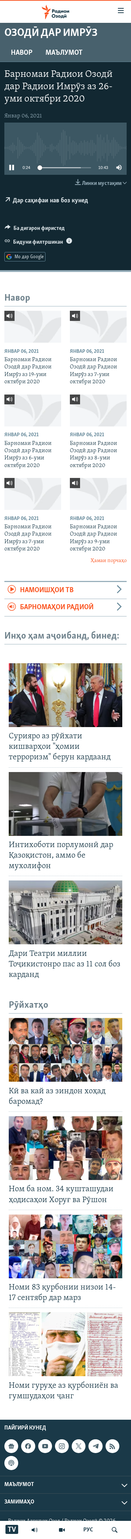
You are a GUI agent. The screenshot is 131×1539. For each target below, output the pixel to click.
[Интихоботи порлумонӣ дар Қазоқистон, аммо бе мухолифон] (65, 804)
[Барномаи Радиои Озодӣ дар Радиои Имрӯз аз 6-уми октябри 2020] (32, 410)
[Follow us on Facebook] (28, 1446)
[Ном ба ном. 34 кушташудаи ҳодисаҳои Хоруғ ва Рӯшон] (65, 1148)
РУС (88, 1530)
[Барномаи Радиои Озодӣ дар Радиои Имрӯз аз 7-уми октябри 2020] (98, 327)
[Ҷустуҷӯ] (115, 1530)
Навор (21, 53)
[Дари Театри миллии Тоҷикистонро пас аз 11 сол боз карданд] (65, 912)
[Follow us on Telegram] (95, 1446)
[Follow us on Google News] (11, 1446)
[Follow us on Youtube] (45, 1446)
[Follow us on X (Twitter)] (79, 1446)
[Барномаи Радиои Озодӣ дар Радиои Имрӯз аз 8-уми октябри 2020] (98, 410)
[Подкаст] (11, 1463)
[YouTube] (62, 1530)
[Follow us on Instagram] (62, 1446)
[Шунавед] (34, 1530)
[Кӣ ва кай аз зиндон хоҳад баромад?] (65, 1050)
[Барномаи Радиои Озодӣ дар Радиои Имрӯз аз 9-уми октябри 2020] (98, 494)
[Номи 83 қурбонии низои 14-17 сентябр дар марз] (65, 1246)
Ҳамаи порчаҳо (109, 561)
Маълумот (64, 53)
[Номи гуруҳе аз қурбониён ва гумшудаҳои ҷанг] (65, 1344)
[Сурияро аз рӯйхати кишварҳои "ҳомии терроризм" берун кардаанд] (65, 695)
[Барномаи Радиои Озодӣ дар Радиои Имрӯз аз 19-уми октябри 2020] (32, 327)
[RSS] (112, 1446)
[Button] (35, 230)
